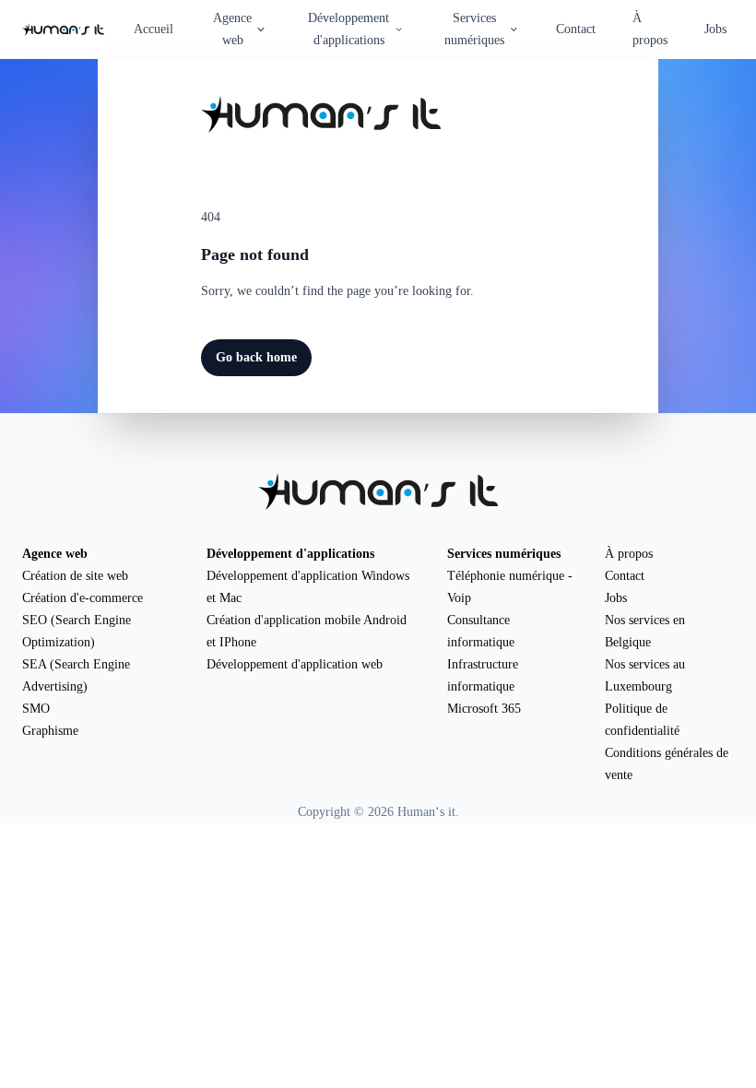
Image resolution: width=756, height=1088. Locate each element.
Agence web (55, 554)
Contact (576, 29)
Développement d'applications (290, 554)
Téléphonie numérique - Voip (510, 587)
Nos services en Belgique (645, 631)
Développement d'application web (295, 664)
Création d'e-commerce (82, 598)
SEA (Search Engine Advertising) (76, 675)
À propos (649, 29)
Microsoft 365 (484, 708)
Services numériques (504, 554)
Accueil (153, 29)
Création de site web (75, 576)
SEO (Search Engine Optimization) (76, 631)
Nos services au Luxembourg (645, 675)
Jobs (715, 29)
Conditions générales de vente (666, 764)
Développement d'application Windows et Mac (308, 587)
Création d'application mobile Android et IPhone (307, 631)
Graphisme (50, 731)
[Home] (63, 29)
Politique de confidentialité (642, 720)
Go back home (256, 357)
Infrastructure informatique (482, 675)
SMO (36, 708)
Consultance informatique (480, 631)
